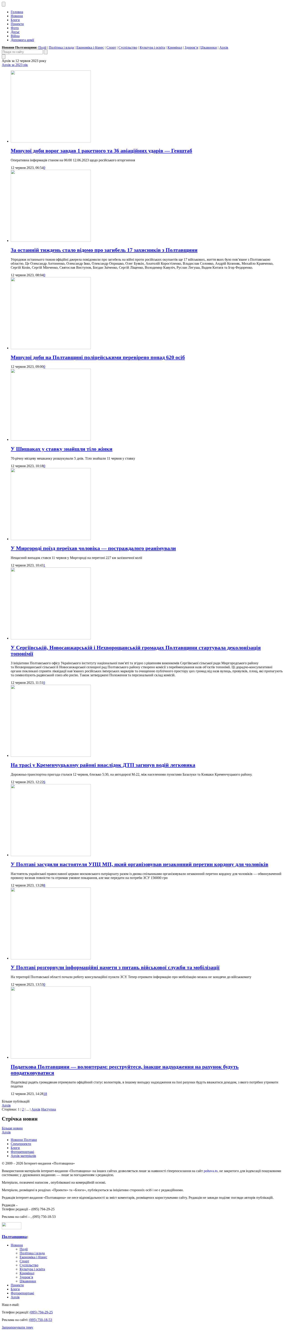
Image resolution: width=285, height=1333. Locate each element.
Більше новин (12, 1128)
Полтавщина (14, 1236)
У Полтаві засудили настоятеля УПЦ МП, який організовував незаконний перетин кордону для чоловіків (139, 864)
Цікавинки (208, 47)
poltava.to (211, 1171)
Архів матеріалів (23, 1156)
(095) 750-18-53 (40, 1320)
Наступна (48, 1109)
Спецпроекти (21, 1144)
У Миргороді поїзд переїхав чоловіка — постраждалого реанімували (93, 548)
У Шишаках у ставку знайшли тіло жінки (61, 449)
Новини (17, 16)
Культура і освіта (152, 47)
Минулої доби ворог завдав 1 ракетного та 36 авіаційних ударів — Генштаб (101, 151)
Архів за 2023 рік (15, 65)
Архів (223, 47)
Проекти (17, 24)
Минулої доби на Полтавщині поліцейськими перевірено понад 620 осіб (98, 357)
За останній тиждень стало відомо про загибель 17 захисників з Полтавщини (104, 250)
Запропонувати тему (17, 1327)
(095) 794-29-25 (41, 1312)
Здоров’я (191, 47)
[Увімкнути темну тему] (3, 4)
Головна (17, 12)
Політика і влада (61, 47)
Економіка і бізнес (90, 47)
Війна (15, 36)
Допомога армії (22, 40)
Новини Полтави (24, 1140)
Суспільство (127, 47)
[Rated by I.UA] (11, 1228)
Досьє (15, 32)
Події (42, 47)
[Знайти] (45, 52)
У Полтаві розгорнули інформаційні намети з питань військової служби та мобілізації (115, 967)
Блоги (15, 20)
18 (45, 1094)
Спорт (111, 47)
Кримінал (174, 47)
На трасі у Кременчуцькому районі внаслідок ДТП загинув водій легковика (103, 765)
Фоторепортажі (22, 1152)
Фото (15, 28)
